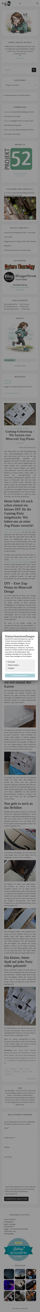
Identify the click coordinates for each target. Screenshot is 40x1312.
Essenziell (11, 662)
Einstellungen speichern (20, 675)
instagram (11, 668)
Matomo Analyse (13, 665)
